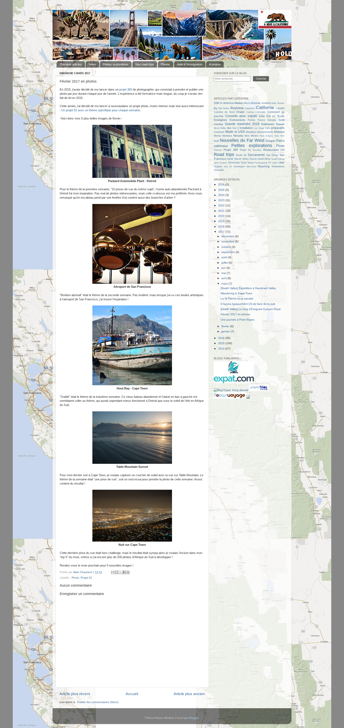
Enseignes (220, 119)
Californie (265, 107)
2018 (221, 226)
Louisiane (219, 132)
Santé (230, 159)
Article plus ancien (189, 694)
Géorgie (271, 120)
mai (224, 273)
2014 (221, 348)
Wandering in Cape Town (236, 293)
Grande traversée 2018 (242, 124)
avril (224, 278)
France (261, 120)
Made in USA (235, 131)
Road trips (224, 154)
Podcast (218, 150)
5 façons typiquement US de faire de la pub (248, 303)
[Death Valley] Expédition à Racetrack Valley (248, 288)
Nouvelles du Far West (242, 140)
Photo (75, 577)
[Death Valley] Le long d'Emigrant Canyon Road (250, 309)
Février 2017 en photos (235, 314)
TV (269, 162)
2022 (221, 205)
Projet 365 (231, 149)
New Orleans (266, 136)
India (223, 128)
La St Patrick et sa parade (237, 298)
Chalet (240, 111)
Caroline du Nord (224, 112)
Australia (266, 103)
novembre (228, 241)
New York (279, 136)
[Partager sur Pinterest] (128, 572)
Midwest (279, 131)
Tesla (243, 162)
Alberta (246, 103)
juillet (225, 262)
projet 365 (125, 89)
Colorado (260, 112)
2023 (221, 200)
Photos (165, 64)
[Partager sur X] (120, 572)
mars (225, 283)
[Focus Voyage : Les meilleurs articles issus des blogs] (230, 397)
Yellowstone (277, 166)
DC (274, 116)
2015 (221, 343)
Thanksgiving (260, 163)
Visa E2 (228, 166)
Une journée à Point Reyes (237, 319)
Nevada (238, 135)
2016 (221, 338)
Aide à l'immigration (189, 64)
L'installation (245, 127)
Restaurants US (273, 149)
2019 (221, 221)
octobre (226, 246)
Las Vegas (259, 128)
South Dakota (277, 159)
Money (217, 135)
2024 (221, 195)
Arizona (255, 102)
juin (224, 267)
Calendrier (250, 108)
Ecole (281, 116)
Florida (251, 120)
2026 (221, 184)
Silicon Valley (241, 159)
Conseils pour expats (241, 116)
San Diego (272, 155)
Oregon (270, 140)
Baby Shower (278, 103)
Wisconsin (251, 166)
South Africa (264, 159)
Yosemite (219, 170)
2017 (221, 231)
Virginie (218, 166)
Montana (227, 135)
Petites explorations (115, 64)
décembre (228, 236)
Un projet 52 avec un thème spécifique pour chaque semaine (100, 110)
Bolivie (226, 108)
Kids (234, 128)
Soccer (253, 159)
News (92, 64)
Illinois (217, 128)
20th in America (224, 102)
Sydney (223, 163)
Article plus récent (75, 694)
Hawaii (280, 124)
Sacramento (256, 155)
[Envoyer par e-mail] (113, 572)
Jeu (229, 127)
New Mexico (251, 135)
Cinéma (250, 112)
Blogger (194, 717)
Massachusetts (265, 132)
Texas (250, 162)
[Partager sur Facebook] (124, 572)
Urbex (275, 163)
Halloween (267, 124)
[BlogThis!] (117, 572)
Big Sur (218, 108)
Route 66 (241, 155)
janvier (226, 331)
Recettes (257, 150)
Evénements (237, 119)
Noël (216, 141)
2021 (221, 210)
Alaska (238, 102)
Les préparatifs (274, 127)
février (225, 326)
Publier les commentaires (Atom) (97, 702)
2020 (221, 216)
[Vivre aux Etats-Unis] (234, 382)
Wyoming (264, 166)
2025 (221, 189)
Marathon (251, 132)
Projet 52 (86, 577)
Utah (281, 162)
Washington (239, 166)
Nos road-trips (144, 64)
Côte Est (265, 116)
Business (237, 108)
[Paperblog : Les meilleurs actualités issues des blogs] (259, 390)
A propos (215, 64)
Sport (216, 163)
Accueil (132, 694)
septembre (228, 252)
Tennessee (234, 162)
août (224, 257)
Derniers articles (71, 64)
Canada (280, 108)
